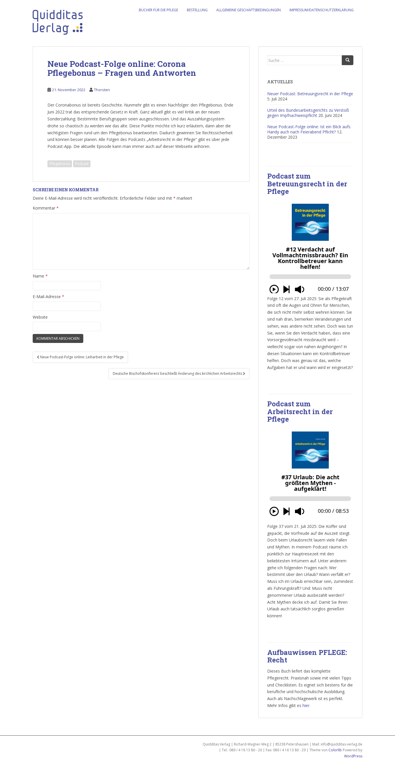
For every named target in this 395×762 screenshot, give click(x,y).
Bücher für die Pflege (158, 10)
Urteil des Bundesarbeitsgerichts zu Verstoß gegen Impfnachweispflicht (308, 112)
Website (40, 317)
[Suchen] (347, 60)
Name (40, 276)
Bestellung (197, 10)
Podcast (81, 163)
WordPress (353, 756)
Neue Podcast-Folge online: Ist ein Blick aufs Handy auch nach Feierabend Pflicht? (308, 129)
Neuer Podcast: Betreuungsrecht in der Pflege (310, 93)
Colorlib (335, 750)
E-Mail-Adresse (48, 296)
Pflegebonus (59, 163)
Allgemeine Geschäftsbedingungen (248, 10)
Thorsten (102, 89)
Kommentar (46, 208)
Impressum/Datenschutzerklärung (321, 10)
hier (305, 705)
